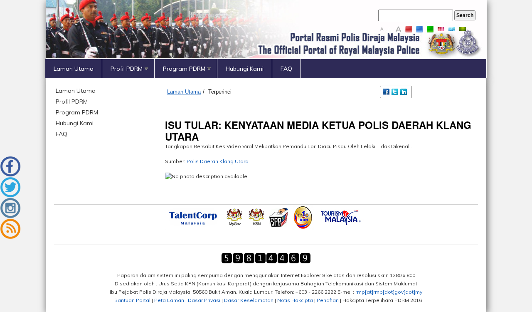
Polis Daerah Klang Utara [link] (218, 161)
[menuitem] (73, 68)
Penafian (328, 300)
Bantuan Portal (132, 300)
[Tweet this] (395, 91)
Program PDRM (184, 68)
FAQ (286, 68)
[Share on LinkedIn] (404, 91)
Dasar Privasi (204, 300)
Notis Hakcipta (295, 300)
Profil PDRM (127, 68)
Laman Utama (74, 68)
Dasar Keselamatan (248, 300)
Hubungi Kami (245, 68)
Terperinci (220, 92)
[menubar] (265, 68)
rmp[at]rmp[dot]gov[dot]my (388, 292)
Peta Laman (169, 300)
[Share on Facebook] (387, 91)
